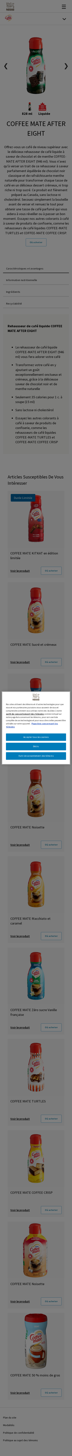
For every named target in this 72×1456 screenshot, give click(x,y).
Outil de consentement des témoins (36, 756)
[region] (36, 728)
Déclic (36, 746)
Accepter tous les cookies (36, 737)
